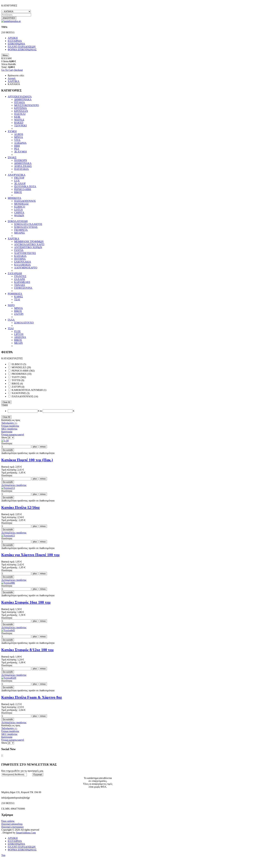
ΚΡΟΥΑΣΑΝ (21, 111)
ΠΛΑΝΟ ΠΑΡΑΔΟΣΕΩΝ (22, 846)
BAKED (18, 122)
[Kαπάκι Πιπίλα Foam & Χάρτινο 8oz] (8, 678)
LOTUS (18, 209)
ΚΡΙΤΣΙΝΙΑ (20, 108)
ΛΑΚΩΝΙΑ (20, 143)
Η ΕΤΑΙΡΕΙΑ (15, 841)
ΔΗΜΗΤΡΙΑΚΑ (23, 99)
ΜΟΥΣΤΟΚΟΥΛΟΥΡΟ (26, 105)
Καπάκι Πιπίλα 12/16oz (20, 507)
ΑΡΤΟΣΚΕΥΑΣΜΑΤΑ (20, 96)
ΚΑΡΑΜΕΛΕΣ (22, 282)
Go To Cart (7, 70)
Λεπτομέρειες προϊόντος (13, 485)
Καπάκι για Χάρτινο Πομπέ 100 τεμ (30, 555)
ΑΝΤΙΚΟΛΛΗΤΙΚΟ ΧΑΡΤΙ (29, 244)
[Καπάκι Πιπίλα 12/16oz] (8, 488)
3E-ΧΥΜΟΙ (20, 151)
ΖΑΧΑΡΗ (19, 279)
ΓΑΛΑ (11, 319)
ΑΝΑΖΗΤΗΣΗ (9, 18)
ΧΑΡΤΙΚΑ (13, 238)
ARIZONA (20, 337)
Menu (5, 55)
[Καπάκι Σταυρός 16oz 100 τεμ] (8, 583)
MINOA (18, 137)
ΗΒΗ (17, 145)
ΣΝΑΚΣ (12, 157)
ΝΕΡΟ (11, 305)
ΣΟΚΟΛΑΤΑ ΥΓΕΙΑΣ (25, 227)
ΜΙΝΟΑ (18, 308)
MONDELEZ (21, 203)
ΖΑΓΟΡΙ (18, 314)
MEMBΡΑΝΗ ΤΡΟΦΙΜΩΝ (29, 241)
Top (3, 855)
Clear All (6, 402)
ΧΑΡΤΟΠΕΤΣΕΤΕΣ (25, 253)
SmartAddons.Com (26, 832)
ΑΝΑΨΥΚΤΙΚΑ (16, 174)
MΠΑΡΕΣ (19, 232)
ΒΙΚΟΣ (18, 192)
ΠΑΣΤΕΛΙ (19, 114)
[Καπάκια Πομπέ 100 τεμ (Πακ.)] (5, 440)
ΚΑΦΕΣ (18, 296)
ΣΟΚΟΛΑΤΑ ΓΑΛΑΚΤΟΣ (28, 224)
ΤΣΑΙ (17, 299)
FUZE (17, 331)
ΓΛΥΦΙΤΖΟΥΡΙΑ (23, 287)
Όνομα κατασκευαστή (12, 434)
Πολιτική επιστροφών (12, 826)
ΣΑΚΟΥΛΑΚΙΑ (22, 261)
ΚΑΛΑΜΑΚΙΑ (22, 264)
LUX (17, 180)
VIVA (17, 140)
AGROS (18, 134)
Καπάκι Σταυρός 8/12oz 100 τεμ (27, 650)
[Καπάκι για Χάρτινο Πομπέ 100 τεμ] (8, 535)
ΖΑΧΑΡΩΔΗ (15, 273)
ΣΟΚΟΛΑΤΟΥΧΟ (24, 322)
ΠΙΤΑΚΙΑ (19, 102)
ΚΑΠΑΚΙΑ (20, 256)
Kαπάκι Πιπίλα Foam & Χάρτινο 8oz (31, 697)
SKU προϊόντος (9, 428)
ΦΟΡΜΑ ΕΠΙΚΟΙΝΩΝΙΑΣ (22, 849)
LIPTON (18, 334)
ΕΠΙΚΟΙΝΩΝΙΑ (16, 844)
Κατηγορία (6, 431)
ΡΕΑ (16, 148)
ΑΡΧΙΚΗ (13, 838)
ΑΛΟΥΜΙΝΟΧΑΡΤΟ (25, 267)
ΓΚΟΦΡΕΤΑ (21, 230)
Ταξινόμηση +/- (9, 423)
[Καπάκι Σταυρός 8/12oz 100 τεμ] (8, 630)
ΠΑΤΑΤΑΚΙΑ (21, 169)
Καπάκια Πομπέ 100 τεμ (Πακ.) (27, 460)
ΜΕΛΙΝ (18, 343)
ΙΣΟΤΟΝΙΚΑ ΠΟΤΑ (25, 186)
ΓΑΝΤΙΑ (18, 250)
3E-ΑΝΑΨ (20, 183)
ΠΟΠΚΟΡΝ (20, 160)
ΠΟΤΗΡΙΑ (20, 258)
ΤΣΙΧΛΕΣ (19, 285)
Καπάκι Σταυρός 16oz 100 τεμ (26, 602)
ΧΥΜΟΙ (12, 131)
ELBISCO (19, 206)
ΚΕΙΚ (17, 116)
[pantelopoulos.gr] (11, 21)
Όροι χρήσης (7, 821)
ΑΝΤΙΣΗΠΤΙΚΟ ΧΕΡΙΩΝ (28, 247)
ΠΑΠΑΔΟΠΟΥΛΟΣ (25, 201)
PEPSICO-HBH (22, 189)
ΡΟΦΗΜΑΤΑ (15, 293)
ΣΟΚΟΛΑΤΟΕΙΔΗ (18, 221)
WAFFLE (19, 119)
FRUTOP (19, 177)
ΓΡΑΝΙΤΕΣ (20, 276)
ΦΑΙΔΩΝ (19, 215)
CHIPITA (19, 212)
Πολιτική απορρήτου (12, 824)
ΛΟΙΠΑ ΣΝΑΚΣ (23, 166)
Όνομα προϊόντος (10, 425)
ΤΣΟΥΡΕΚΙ (20, 125)
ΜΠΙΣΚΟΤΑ (14, 198)
